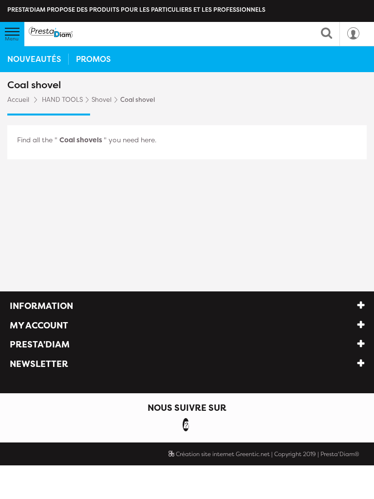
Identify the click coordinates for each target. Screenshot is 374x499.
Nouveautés (34, 59)
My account (39, 325)
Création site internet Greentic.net (222, 454)
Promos (93, 59)
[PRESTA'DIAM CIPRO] (51, 32)
